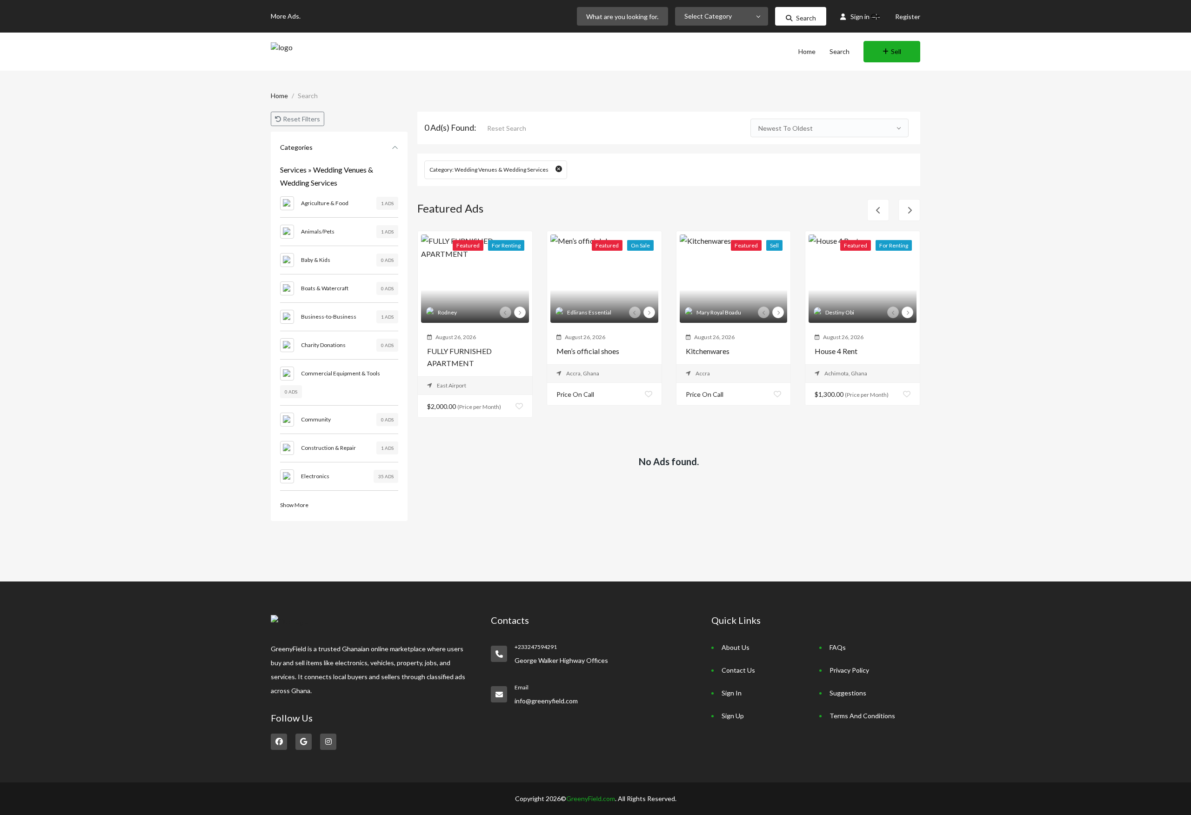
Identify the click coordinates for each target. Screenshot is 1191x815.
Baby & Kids (315, 259)
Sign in (860, 16)
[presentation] (505, 312)
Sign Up (733, 716)
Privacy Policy (849, 670)
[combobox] (721, 16)
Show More (294, 504)
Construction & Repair (328, 447)
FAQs (838, 647)
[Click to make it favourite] (519, 406)
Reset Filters (300, 119)
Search (806, 18)
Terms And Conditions (862, 716)
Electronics (315, 476)
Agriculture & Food (324, 203)
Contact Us (738, 670)
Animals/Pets (318, 231)
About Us (735, 647)
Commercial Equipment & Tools (340, 373)
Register (907, 16)
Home (807, 51)
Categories (296, 147)
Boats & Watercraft (324, 288)
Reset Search (506, 128)
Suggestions (848, 693)
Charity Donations (323, 344)
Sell (896, 51)
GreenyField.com (590, 798)
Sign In (732, 693)
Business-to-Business (328, 316)
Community (316, 419)
